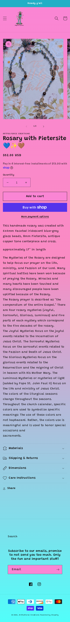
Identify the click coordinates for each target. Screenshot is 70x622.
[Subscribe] (57, 569)
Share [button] (11, 488)
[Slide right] (43, 126)
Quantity (8, 175)
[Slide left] (26, 126)
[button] (5, 18)
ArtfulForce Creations (29, 615)
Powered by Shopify (49, 615)
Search (13, 536)
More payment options (35, 216)
